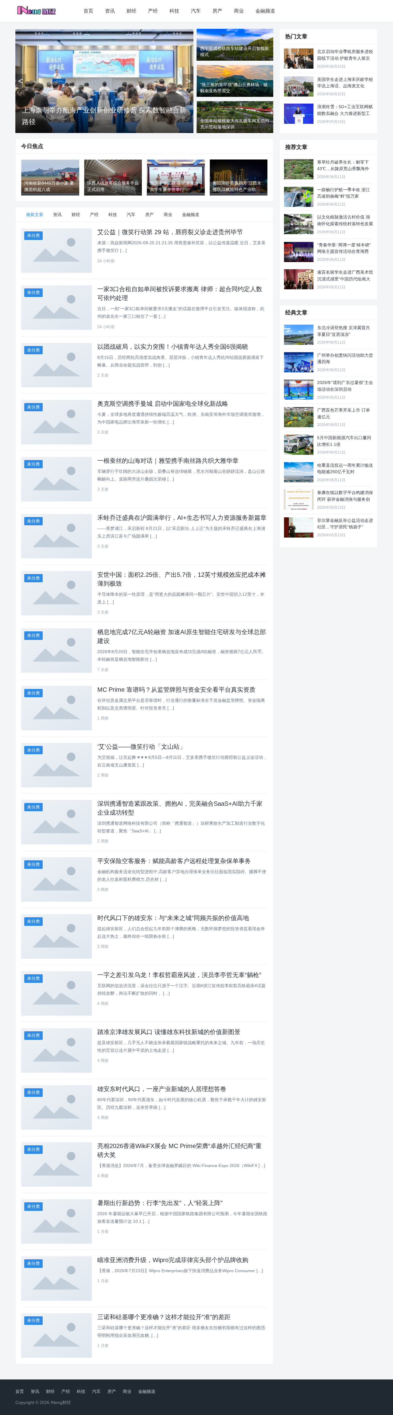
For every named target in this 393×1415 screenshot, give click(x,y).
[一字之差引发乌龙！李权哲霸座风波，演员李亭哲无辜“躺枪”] (56, 993)
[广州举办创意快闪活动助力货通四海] (298, 362)
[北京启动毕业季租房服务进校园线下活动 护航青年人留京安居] (298, 58)
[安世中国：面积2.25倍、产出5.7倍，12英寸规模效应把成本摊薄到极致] (56, 593)
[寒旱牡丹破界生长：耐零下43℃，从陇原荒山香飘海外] (298, 169)
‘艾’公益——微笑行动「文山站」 (141, 746)
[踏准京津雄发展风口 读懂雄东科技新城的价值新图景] (56, 1050)
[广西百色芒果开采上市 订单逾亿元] (298, 417)
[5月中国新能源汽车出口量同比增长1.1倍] (298, 445)
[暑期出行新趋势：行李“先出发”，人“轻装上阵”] (56, 1221)
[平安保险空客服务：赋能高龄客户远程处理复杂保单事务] (56, 879)
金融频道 (265, 10)
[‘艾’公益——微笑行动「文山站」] (56, 765)
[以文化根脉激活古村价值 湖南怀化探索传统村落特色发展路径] (298, 224)
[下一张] (188, 81)
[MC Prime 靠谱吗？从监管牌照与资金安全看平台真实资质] (56, 708)
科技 (174, 10)
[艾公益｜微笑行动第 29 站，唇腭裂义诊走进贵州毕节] (56, 250)
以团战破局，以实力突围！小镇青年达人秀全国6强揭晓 (172, 346)
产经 (153, 10)
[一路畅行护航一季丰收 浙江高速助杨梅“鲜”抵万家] (298, 197)
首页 (88, 10)
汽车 (196, 10)
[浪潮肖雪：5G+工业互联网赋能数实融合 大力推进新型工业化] (298, 114)
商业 (239, 10)
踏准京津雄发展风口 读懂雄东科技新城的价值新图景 (168, 1032)
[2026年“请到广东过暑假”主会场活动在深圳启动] (298, 389)
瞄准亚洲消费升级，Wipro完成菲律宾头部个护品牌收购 (172, 1260)
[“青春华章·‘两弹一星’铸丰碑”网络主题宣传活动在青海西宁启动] (298, 252)
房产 (217, 10)
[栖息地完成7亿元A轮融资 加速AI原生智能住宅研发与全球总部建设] (56, 650)
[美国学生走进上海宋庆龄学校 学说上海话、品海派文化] (298, 86)
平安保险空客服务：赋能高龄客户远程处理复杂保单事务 (174, 861)
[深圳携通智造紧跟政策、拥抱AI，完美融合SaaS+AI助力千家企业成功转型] (56, 822)
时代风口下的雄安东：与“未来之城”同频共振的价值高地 (173, 918)
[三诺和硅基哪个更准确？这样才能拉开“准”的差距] (56, 1335)
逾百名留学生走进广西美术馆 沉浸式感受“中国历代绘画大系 (345, 279)
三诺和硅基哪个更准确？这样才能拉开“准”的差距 (164, 1317)
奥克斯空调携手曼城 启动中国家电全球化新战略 (162, 403)
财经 (131, 10)
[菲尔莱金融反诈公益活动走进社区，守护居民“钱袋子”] (298, 527)
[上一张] (20, 81)
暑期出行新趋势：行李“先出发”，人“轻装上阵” (160, 1203)
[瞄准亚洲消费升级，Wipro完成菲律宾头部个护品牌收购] (56, 1278)
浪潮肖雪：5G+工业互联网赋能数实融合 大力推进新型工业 (345, 113)
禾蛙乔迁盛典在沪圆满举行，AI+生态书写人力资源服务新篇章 (182, 517)
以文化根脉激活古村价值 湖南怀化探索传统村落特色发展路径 (345, 224)
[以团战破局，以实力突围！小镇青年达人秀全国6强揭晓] (56, 365)
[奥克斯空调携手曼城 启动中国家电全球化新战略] (56, 422)
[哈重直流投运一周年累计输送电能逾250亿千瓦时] (298, 472)
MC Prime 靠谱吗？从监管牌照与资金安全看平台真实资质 (176, 689)
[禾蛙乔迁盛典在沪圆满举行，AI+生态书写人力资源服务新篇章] (56, 536)
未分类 (33, 235)
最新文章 (34, 214)
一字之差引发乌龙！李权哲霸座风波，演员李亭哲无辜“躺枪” (179, 975)
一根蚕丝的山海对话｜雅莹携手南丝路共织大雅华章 (168, 460)
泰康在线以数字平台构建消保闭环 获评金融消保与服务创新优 (345, 499)
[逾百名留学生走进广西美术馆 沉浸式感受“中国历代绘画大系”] (298, 279)
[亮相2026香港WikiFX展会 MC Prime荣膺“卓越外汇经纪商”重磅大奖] (56, 1164)
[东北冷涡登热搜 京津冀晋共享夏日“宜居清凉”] (298, 335)
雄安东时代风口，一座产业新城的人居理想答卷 (161, 1089)
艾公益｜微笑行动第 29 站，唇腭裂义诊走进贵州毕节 (170, 232)
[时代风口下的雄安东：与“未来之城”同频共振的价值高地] (56, 936)
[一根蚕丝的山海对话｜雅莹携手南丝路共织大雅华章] (56, 479)
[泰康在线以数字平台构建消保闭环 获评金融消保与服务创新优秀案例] (298, 499)
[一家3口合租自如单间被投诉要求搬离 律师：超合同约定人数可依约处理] (56, 307)
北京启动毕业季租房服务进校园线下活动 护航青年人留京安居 (345, 58)
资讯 (110, 10)
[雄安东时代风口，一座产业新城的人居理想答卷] (56, 1107)
